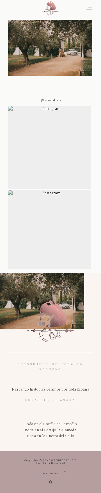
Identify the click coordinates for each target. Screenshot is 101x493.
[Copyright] (50, 482)
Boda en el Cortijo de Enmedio (50, 424)
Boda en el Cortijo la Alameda (50, 430)
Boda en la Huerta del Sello (50, 436)
